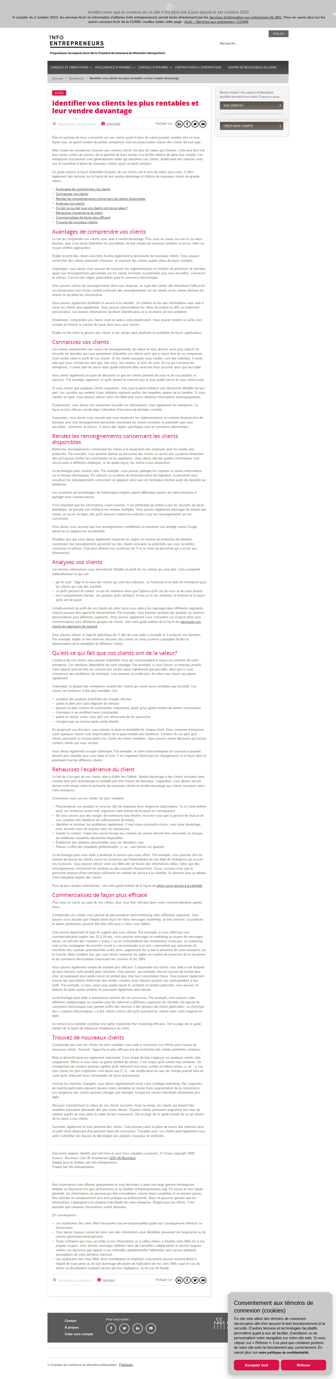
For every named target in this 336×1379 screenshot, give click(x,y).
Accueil (57, 78)
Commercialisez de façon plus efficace (83, 217)
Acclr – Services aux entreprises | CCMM (216, 22)
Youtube (151, 1328)
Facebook (111, 1328)
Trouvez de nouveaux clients (77, 222)
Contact (70, 1321)
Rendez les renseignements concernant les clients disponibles (100, 198)
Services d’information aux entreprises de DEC (245, 17)
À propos (72, 1327)
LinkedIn (138, 1328)
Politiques (126, 1365)
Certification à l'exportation (198, 67)
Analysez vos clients (70, 203)
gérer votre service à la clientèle (179, 885)
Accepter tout (256, 1365)
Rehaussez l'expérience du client (79, 213)
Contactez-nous (269, 96)
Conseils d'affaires (153, 67)
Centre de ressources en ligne (252, 67)
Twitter (124, 1328)
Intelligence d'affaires (113, 67)
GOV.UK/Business (122, 1158)
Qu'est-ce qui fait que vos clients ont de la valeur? (92, 208)
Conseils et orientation (69, 67)
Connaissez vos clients (72, 194)
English (278, 33)
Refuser (303, 1365)
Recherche (76, 78)
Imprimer (114, 123)
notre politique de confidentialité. (284, 1352)
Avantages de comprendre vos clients (83, 189)
